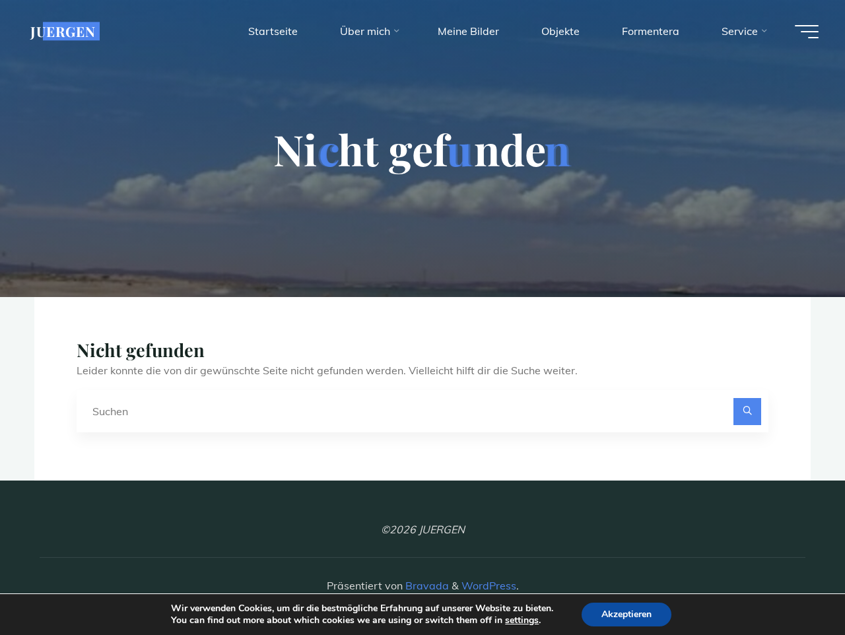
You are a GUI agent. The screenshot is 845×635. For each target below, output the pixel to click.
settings (522, 620)
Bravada (426, 585)
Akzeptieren (626, 614)
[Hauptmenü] (807, 31)
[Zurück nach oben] (793, 583)
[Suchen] (747, 412)
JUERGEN (63, 31)
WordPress (488, 585)
